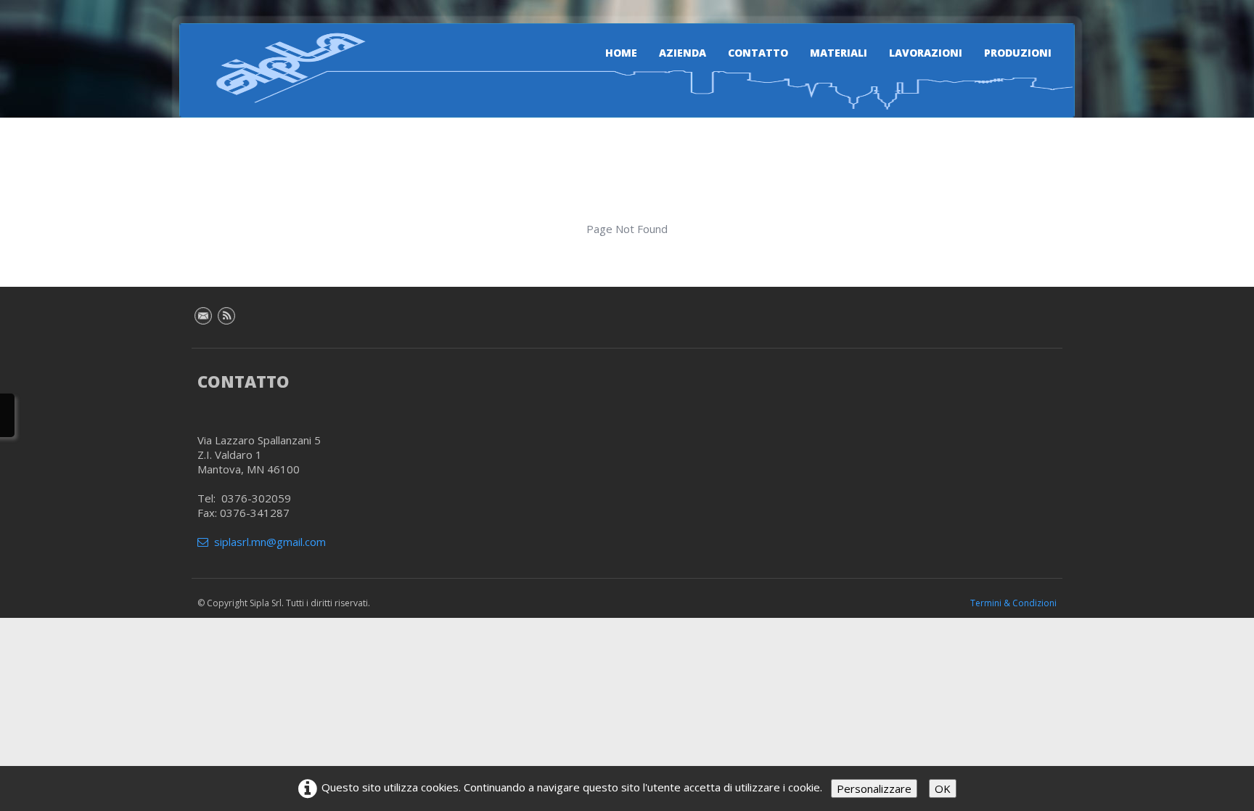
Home (621, 53)
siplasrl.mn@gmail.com (270, 541)
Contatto (758, 53)
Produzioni (1018, 53)
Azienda (682, 53)
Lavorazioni (925, 53)
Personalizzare (874, 788)
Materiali (838, 53)
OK (943, 788)
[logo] (282, 67)
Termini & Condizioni (1013, 603)
